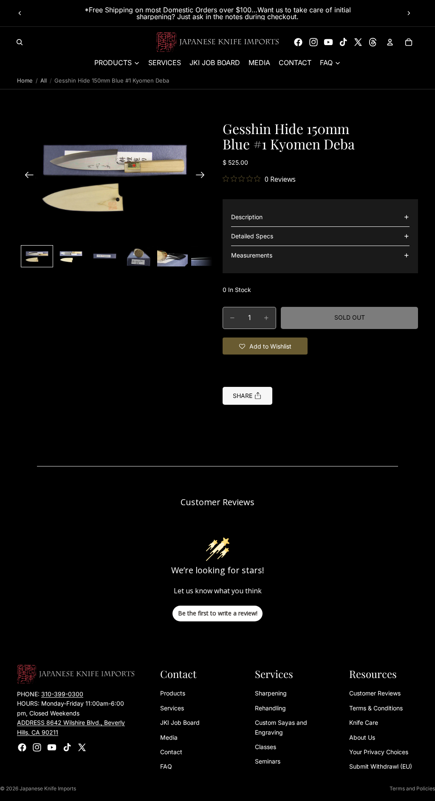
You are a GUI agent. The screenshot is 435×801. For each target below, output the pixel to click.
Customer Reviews (375, 693)
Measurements (251, 255)
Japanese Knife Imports (48, 788)
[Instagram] (313, 42)
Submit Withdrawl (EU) (380, 766)
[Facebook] (298, 42)
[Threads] (373, 42)
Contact (171, 751)
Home (25, 80)
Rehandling (270, 708)
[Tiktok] (343, 42)
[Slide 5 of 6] (172, 256)
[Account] (390, 42)
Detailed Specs (252, 236)
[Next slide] (408, 13)
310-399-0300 (62, 694)
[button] (114, 176)
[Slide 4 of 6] (138, 256)
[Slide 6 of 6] (206, 256)
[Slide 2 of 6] (71, 256)
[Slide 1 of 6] (37, 256)
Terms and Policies (412, 788)
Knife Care (363, 722)
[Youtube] (328, 42)
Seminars (267, 761)
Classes (265, 746)
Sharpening (271, 693)
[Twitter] (358, 42)
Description (247, 216)
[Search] (19, 42)
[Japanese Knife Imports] (217, 42)
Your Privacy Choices (378, 751)
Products (172, 693)
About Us (362, 737)
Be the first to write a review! (217, 613)
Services (172, 708)
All (43, 80)
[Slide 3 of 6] (105, 256)
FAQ (166, 766)
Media (169, 737)
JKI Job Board (180, 722)
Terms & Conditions (376, 708)
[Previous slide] (20, 13)
